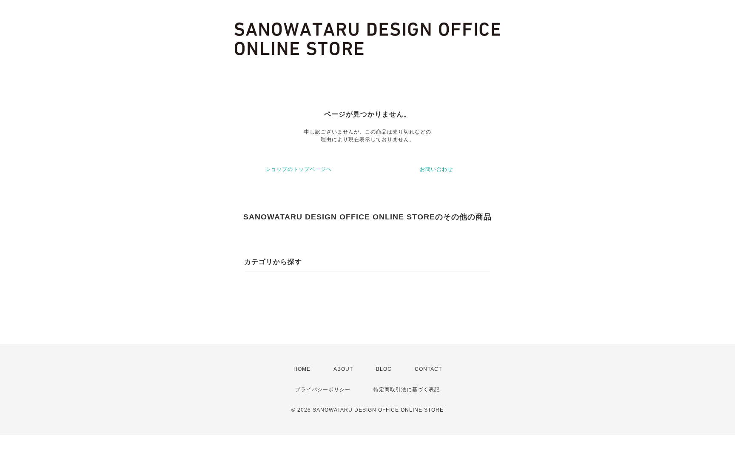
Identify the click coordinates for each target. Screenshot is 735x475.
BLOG (384, 369)
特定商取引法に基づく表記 (406, 390)
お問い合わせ (436, 169)
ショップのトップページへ (298, 169)
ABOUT (343, 369)
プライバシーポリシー (322, 390)
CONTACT (428, 369)
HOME (302, 369)
